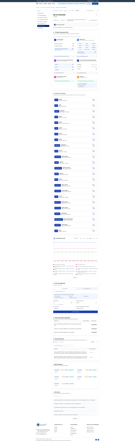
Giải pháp (45, 3)
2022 (78, 238)
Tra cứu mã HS (76, 3)
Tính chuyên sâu (87, 288)
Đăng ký (88, 3)
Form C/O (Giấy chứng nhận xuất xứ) (82, 306)
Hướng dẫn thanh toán (90, 431)
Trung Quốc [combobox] (56, 308)
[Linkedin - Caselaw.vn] (98, 440)
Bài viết (53, 3)
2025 (87, 238)
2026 (90, 238)
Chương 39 (65, 10)
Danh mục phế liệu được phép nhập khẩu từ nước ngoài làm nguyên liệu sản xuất (67, 324)
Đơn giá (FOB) (55, 300)
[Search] (97, 10)
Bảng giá (49, 3)
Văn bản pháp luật (70, 3)
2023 (81, 238)
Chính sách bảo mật (90, 428)
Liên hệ (55, 431)
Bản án (59, 3)
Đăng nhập (95, 3)
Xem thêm (75, 277)
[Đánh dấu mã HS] (97, 15)
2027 (93, 238)
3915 (69, 10)
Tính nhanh (65, 288)
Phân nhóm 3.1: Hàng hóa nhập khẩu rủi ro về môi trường (64, 332)
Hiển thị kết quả (76, 311)
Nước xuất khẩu (56, 306)
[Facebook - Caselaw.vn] (96, 440)
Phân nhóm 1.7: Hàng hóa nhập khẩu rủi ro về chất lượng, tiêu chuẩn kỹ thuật (67, 328)
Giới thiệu (40, 3)
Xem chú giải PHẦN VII (58, 27)
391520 (73, 10)
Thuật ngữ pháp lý (73, 433)
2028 (96, 238)
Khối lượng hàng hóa (80, 300)
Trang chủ (37, 7)
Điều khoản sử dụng (90, 427)
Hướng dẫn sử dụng (90, 430)
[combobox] (72, 303)
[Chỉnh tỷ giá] (63, 304)
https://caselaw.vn (50, 440)
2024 (84, 238)
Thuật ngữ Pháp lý (82, 3)
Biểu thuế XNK (55, 10)
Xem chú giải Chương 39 (68, 27)
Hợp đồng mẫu (63, 3)
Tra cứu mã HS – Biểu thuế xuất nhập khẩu (47, 7)
